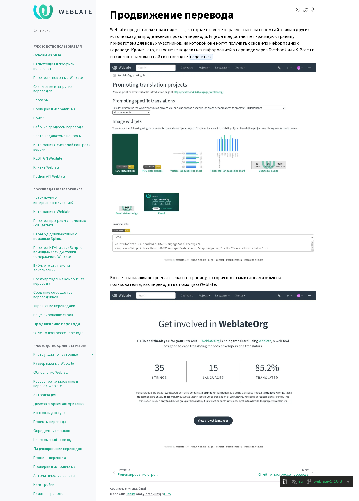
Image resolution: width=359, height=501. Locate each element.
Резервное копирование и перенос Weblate (55, 384)
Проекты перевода (49, 421)
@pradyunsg (151, 494)
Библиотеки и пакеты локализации (51, 268)
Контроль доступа (49, 412)
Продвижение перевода (56, 324)
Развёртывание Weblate (53, 363)
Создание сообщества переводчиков (53, 295)
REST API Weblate (47, 158)
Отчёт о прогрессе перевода (58, 332)
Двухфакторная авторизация (58, 403)
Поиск (38, 118)
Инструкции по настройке (55, 354)
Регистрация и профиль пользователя (53, 66)
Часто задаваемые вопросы (57, 136)
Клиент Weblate (46, 167)
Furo (167, 494)
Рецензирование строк (53, 315)
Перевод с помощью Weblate (58, 77)
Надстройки (43, 484)
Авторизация (44, 394)
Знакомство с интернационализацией (53, 200)
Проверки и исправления (54, 109)
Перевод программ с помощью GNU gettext (59, 223)
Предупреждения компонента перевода (59, 281)
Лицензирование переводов (57, 448)
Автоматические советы (54, 475)
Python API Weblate (49, 176)
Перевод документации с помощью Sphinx (55, 236)
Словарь (40, 100)
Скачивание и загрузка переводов (52, 89)
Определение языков (51, 430)
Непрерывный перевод (53, 439)
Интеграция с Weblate (51, 211)
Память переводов (49, 493)
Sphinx (130, 494)
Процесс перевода (49, 457)
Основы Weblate (47, 55)
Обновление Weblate (51, 372)
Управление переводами (54, 306)
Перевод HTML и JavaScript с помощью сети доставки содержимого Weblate (57, 252)
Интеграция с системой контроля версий (62, 147)
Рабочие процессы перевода (58, 127)
